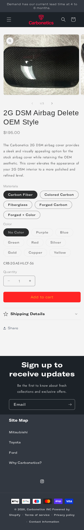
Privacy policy (64, 514)
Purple (44, 233)
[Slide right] (52, 103)
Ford (13, 452)
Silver (58, 243)
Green (16, 243)
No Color (16, 232)
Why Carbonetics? (25, 463)
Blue (66, 233)
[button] (9, 19)
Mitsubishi (18, 432)
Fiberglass (18, 205)
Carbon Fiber (20, 194)
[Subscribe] (70, 404)
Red (37, 243)
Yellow (62, 253)
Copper (38, 253)
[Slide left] (32, 103)
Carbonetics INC (39, 509)
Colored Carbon (59, 194)
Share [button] (13, 328)
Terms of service (37, 514)
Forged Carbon (53, 205)
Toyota (15, 442)
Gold (15, 253)
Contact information (44, 521)
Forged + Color (22, 215)
